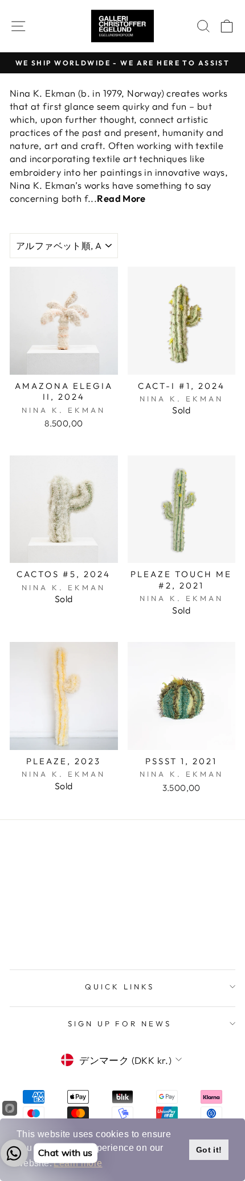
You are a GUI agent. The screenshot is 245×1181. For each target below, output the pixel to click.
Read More (121, 198)
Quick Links (119, 986)
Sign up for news (120, 1023)
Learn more (78, 1163)
